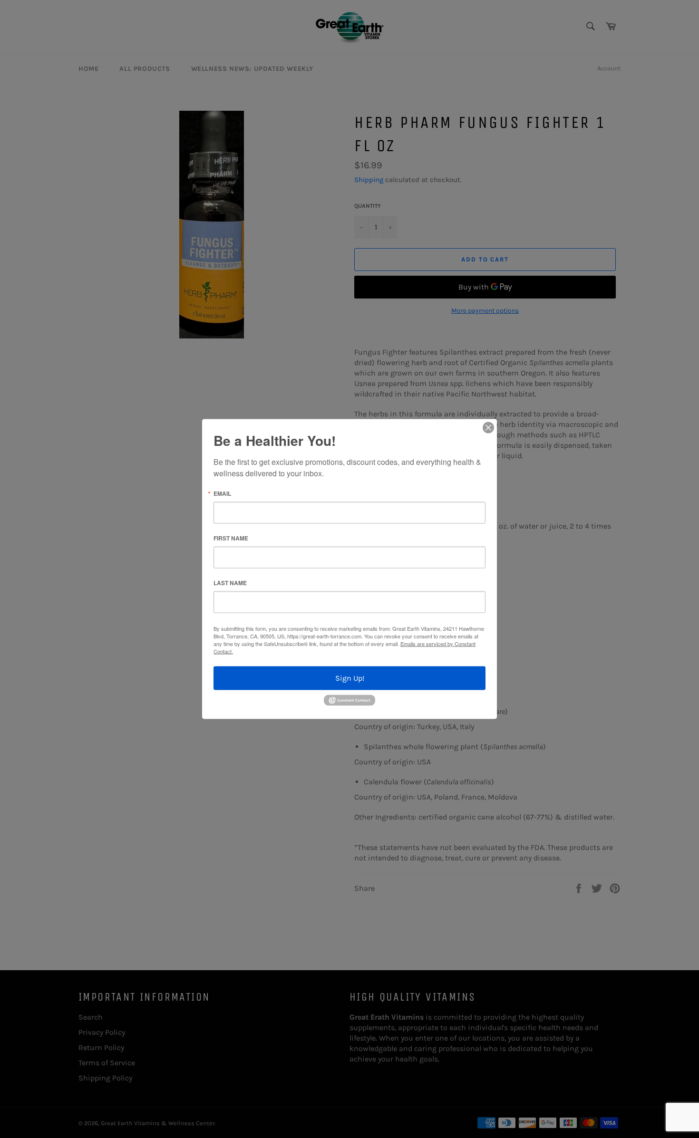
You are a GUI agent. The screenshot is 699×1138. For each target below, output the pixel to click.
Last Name (230, 583)
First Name (231, 538)
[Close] (488, 428)
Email (222, 493)
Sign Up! (349, 678)
